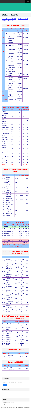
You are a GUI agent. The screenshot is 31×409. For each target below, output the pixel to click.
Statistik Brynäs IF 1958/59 (9, 19)
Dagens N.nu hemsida (8, 402)
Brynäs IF (10, 20)
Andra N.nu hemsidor (8, 405)
